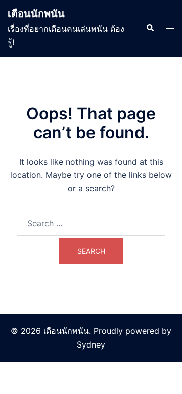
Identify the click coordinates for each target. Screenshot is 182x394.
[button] (150, 28)
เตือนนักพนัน (36, 14)
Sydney (91, 344)
